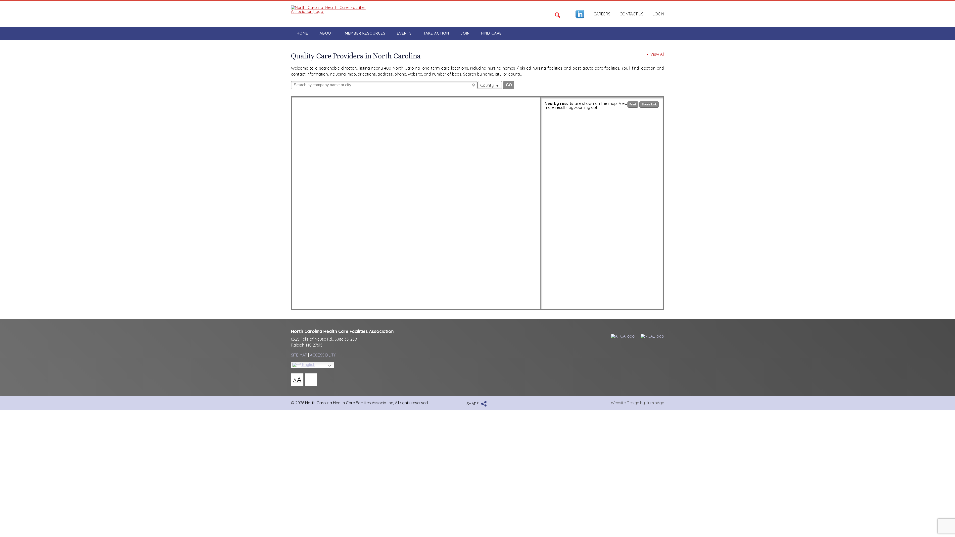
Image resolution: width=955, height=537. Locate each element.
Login (658, 13)
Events (404, 33)
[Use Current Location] (474, 85)
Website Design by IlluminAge (637, 402)
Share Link (649, 104)
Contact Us (631, 13)
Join (465, 33)
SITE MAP (299, 355)
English (308, 364)
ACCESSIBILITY (323, 355)
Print (632, 104)
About (327, 33)
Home (302, 33)
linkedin (579, 14)
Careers (601, 13)
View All (657, 54)
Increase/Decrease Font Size (297, 379)
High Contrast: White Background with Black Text (311, 379)
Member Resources (365, 33)
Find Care (491, 33)
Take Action (436, 33)
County (487, 85)
